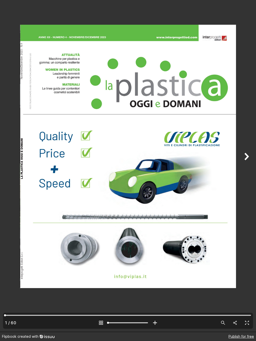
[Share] (235, 323)
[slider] (128, 322)
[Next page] (246, 166)
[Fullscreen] (247, 323)
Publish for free (241, 336)
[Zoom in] (155, 323)
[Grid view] (101, 323)
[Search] (223, 323)
